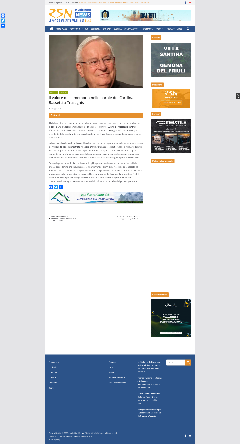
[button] (81, 29)
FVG (86, 29)
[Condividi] (3, 25)
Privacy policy (54, 439)
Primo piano (61, 29)
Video (179, 29)
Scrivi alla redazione (117, 382)
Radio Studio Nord (117, 377)
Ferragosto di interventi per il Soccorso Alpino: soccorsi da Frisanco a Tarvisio (149, 412)
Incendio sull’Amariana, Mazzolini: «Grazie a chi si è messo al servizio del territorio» (114, 2)
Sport (158, 29)
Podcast (170, 29)
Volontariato (131, 29)
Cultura (118, 29)
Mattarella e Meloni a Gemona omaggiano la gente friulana (129, 218)
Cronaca (107, 29)
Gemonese (53, 92)
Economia (95, 29)
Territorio (75, 29)
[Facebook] (3, 15)
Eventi (111, 367)
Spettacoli (148, 29)
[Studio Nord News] (51, 29)
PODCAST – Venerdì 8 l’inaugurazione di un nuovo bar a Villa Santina (63, 218)
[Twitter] (3, 20)
